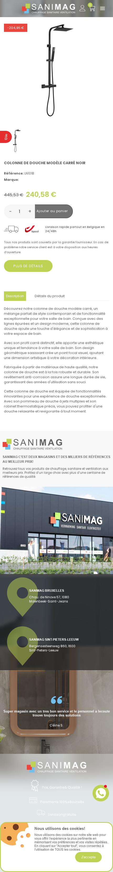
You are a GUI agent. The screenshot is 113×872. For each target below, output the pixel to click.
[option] (56, 711)
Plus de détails (28, 265)
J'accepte (88, 857)
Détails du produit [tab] (50, 295)
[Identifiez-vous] (82, 7)
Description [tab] (15, 296)
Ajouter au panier (52, 211)
